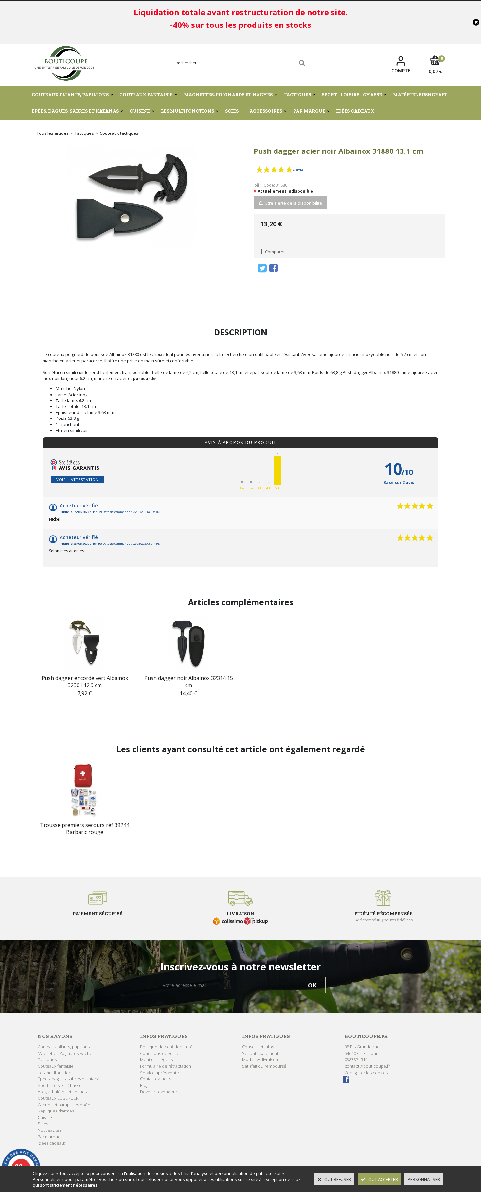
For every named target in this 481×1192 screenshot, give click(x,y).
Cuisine (140, 111)
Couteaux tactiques (119, 133)
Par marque (309, 111)
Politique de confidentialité (166, 1047)
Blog (144, 1085)
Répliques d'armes (56, 1111)
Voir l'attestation (77, 479)
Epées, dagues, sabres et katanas (75, 111)
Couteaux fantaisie (146, 95)
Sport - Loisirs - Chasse (352, 95)
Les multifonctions (187, 111)
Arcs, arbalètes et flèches (62, 1091)
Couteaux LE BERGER (58, 1098)
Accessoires (265, 111)
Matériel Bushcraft (420, 95)
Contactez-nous (155, 1079)
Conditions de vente (159, 1053)
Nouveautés (49, 1130)
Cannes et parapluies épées (65, 1105)
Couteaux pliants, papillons (70, 95)
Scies (232, 111)
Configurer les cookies (366, 1073)
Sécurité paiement (260, 1053)
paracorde (144, 378)
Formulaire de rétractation (165, 1066)
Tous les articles (53, 133)
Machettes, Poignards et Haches (228, 95)
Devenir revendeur (158, 1091)
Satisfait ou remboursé (264, 1066)
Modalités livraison (260, 1059)
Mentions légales (156, 1059)
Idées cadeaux (355, 111)
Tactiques (297, 95)
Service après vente (159, 1073)
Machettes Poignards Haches (66, 1053)
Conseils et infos (258, 1047)
